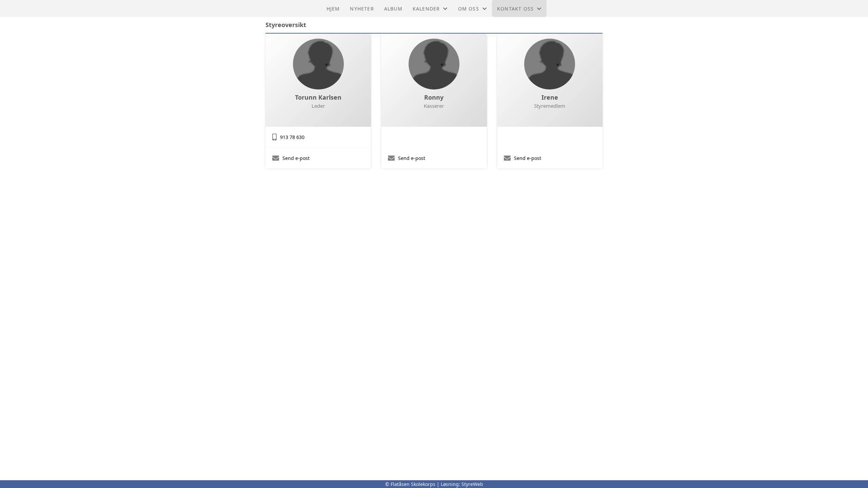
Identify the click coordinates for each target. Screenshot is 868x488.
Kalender (426, 8)
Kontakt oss (515, 8)
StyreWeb (472, 484)
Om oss (468, 8)
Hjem (333, 8)
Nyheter (362, 8)
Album (393, 8)
